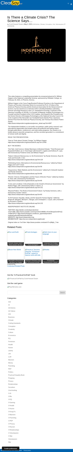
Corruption (49, 24)
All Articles (36, 24)
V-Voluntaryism (13, 433)
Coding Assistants (14, 323)
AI (9, 305)
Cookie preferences (10, 448)
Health (10, 344)
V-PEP (10, 421)
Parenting (11, 366)
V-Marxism (11, 414)
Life (54, 24)
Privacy (10, 381)
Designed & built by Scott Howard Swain (11, 450)
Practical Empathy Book (16, 375)
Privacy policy (27, 450)
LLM (9, 357)
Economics (12, 335)
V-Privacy (11, 424)
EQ (9, 338)
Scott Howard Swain (16, 24)
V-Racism (11, 427)
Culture (10, 332)
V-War (10, 436)
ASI (9, 314)
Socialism (11, 387)
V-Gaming (11, 402)
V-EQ (10, 399)
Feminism (11, 341)
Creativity (11, 329)
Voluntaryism (59, 24)
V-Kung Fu (11, 411)
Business (11, 317)
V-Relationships (13, 430)
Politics (10, 372)
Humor (10, 347)
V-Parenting (12, 418)
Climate (42, 24)
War (9, 442)
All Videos (11, 311)
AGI (9, 302)
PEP (9, 369)
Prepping (11, 378)
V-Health (11, 405)
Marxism (11, 360)
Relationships (13, 384)
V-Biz (10, 396)
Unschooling (12, 390)
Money (10, 363)
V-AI (9, 393)
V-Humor (11, 408)
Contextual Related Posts (16, 266)
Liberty (10, 350)
